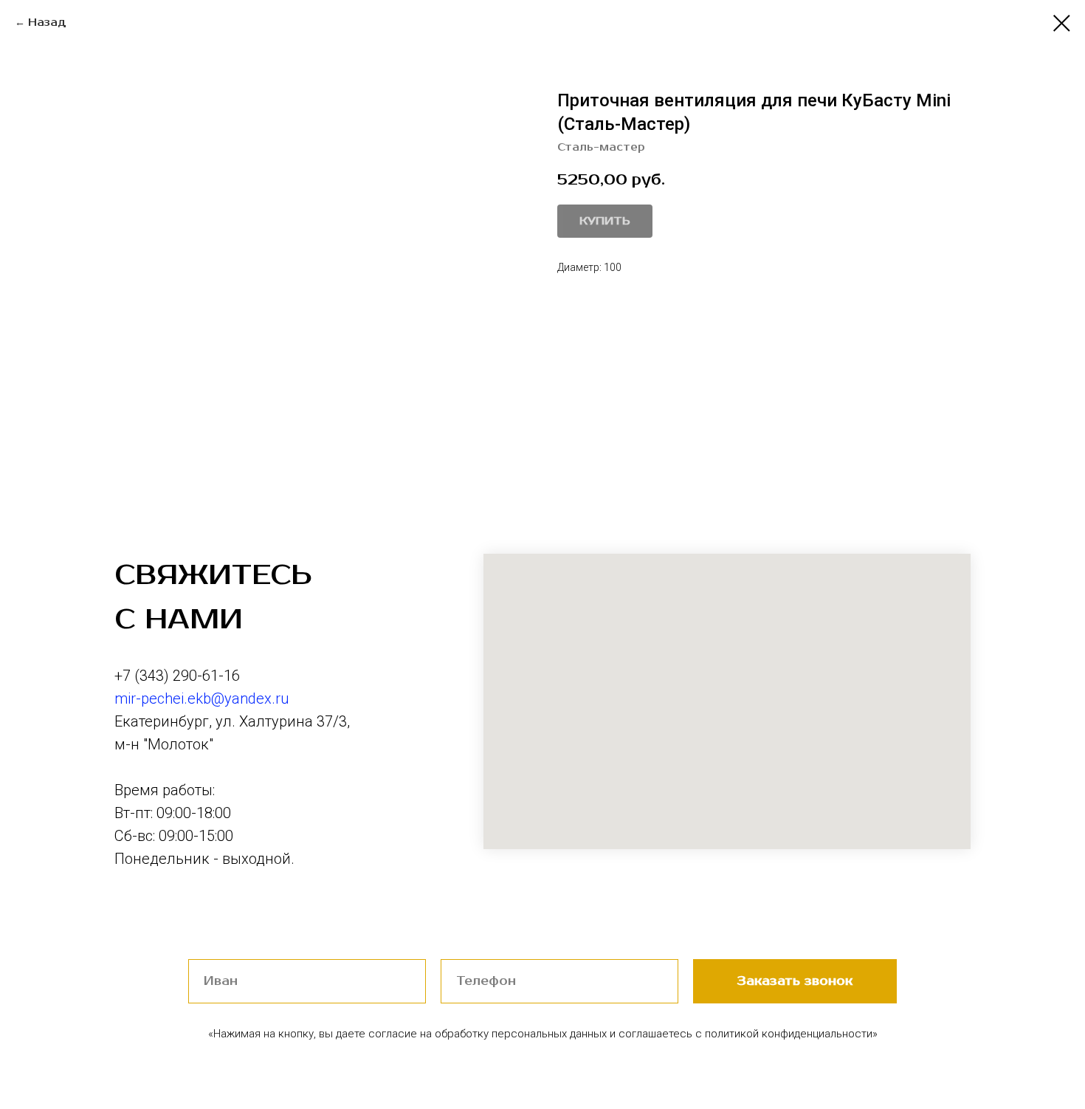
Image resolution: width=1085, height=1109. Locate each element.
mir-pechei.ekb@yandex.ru (201, 698)
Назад (47, 22)
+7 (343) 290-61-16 (177, 675)
